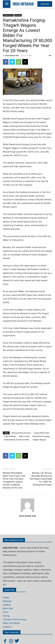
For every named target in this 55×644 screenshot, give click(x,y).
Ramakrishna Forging (41, 436)
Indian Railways (10, 436)
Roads (6, 597)
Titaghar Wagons (39, 440)
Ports (5, 612)
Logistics (7, 626)
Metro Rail (8, 608)
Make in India (24, 436)
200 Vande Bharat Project (21, 433)
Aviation (7, 604)
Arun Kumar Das (12, 55)
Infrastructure (15, 11)
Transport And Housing (14, 619)
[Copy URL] (25, 62)
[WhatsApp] (18, 62)
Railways (18, 15)
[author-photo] (27, 512)
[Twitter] (12, 62)
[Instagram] (11, 641)
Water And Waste (11, 623)
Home (5, 11)
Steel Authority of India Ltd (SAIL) (16, 440)
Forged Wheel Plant (41, 433)
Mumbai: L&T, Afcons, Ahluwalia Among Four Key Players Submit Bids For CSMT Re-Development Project (41, 479)
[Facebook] (5, 62)
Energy (6, 615)
